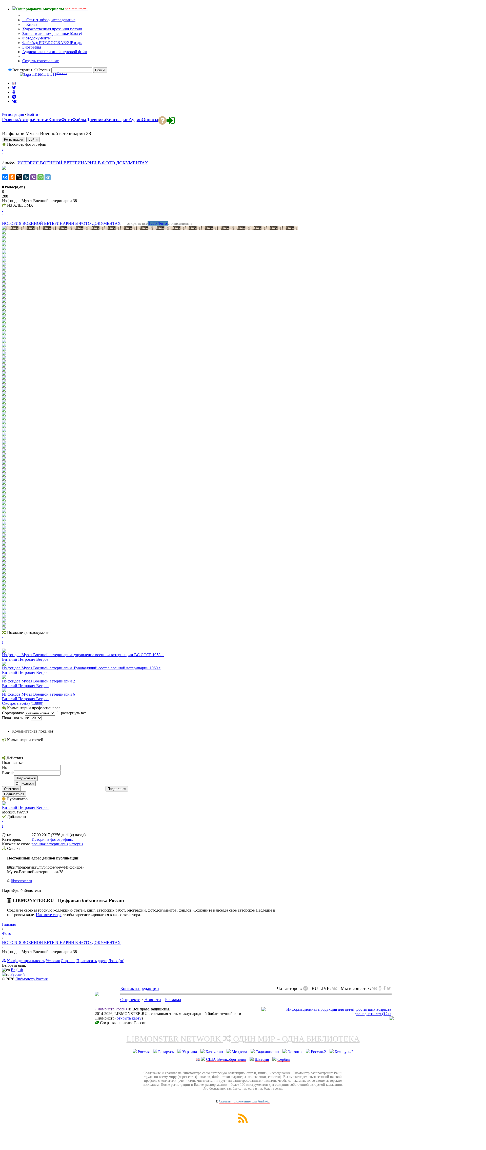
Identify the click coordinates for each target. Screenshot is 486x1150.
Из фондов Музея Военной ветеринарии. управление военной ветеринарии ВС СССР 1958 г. (83, 655)
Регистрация (13, 114)
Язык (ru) (116, 961)
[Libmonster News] (389, 988)
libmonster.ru (21, 881)
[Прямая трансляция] (335, 988)
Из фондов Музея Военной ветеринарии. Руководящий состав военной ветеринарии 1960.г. (81, 668)
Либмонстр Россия (31, 979)
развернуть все (74, 713)
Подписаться (14, 794)
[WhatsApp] (40, 177)
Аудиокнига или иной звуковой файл (54, 52)
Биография (31, 47)
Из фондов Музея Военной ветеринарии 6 (38, 694)
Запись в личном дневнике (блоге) (52, 33)
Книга (31, 24)
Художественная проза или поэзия (52, 29)
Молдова (239, 1052)
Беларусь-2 (344, 1052)
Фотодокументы (36, 38)
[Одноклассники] (12, 177)
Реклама (173, 999)
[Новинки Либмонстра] (380, 988)
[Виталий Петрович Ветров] (4, 804)
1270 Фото (158, 223)
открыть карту (129, 1018)
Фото (6, 933)
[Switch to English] (14, 83)
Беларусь (166, 1052)
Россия (144, 1052)
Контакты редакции (139, 988)
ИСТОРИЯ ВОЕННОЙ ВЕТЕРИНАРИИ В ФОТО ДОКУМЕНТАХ (82, 162)
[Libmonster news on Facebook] (384, 988)
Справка (68, 961)
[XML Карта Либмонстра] (243, 1121)
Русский (17, 974)
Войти (32, 114)
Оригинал (11, 789)
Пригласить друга (91, 961)
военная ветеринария (50, 844)
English (17, 970)
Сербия (283, 1059)
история (76, 844)
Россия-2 (318, 1052)
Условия (53, 961)
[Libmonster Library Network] (392, 1019)
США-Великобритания (226, 1059)
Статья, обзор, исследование (50, 20)
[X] (19, 177)
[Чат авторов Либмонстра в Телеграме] (14, 97)
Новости (152, 999)
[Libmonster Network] (326, 1014)
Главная (9, 924)
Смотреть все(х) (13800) (22, 703)
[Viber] (33, 177)
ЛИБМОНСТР (44, 74)
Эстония (295, 1052)
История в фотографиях (52, 839)
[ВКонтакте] (5, 177)
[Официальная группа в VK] (14, 101)
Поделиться (117, 789)
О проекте (130, 999)
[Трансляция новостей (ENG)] (14, 87)
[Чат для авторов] (306, 988)
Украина (189, 1052)
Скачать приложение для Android (244, 1101)
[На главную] (97, 994)
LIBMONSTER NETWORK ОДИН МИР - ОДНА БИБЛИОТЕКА (243, 1038)
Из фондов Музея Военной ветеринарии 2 (38, 681)
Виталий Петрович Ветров (25, 659)
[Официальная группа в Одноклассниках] (13, 92)
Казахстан (214, 1052)
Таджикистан (267, 1052)
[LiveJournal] (26, 177)
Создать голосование (40, 61)
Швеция (262, 1059)
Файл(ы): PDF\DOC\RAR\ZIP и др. (52, 42)
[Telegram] (48, 177)
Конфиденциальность (26, 961)
